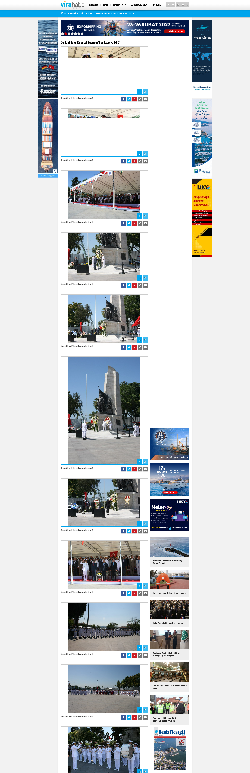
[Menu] (168, 4)
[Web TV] (173, 4)
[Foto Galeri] (178, 4)
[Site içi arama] (187, 4)
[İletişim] (182, 4)
